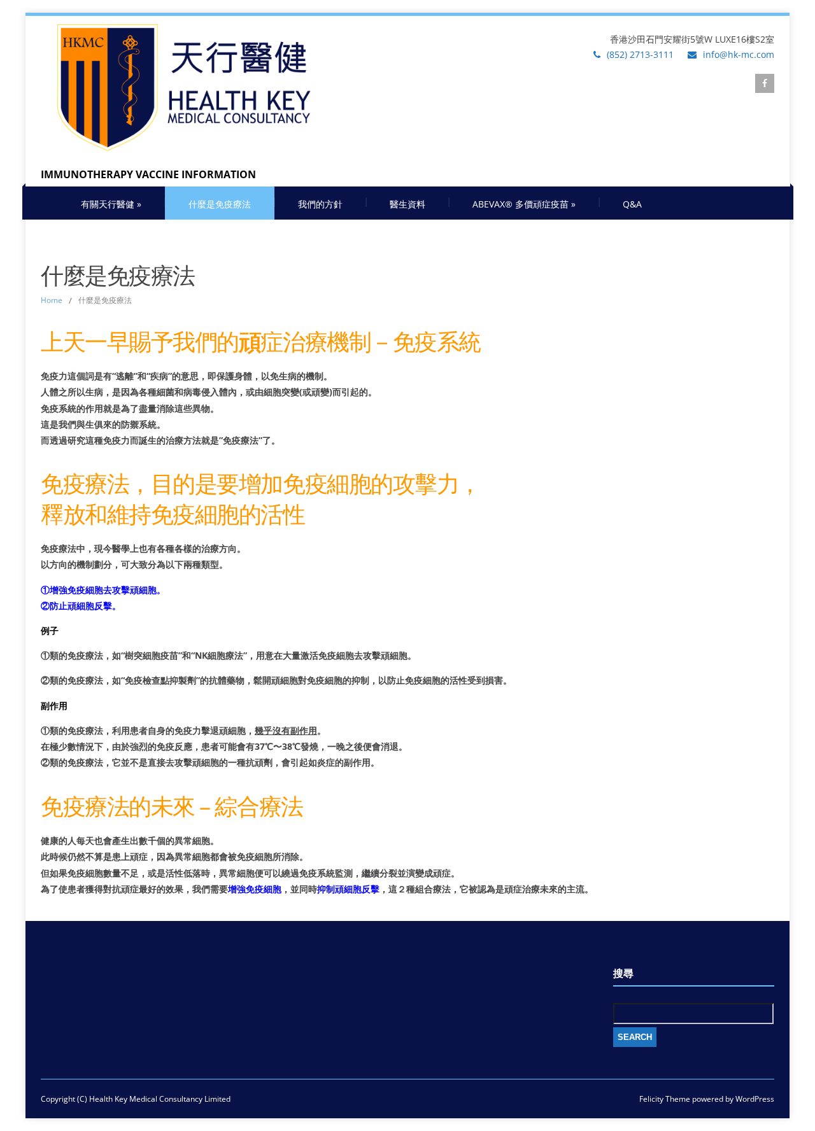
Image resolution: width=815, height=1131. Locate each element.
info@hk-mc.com (738, 54)
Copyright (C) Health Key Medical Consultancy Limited (135, 1098)
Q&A (632, 204)
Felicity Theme (664, 1098)
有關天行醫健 (111, 204)
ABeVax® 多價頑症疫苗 (524, 204)
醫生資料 (407, 204)
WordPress (754, 1098)
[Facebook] (764, 83)
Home (51, 300)
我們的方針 (320, 204)
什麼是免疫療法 (219, 204)
